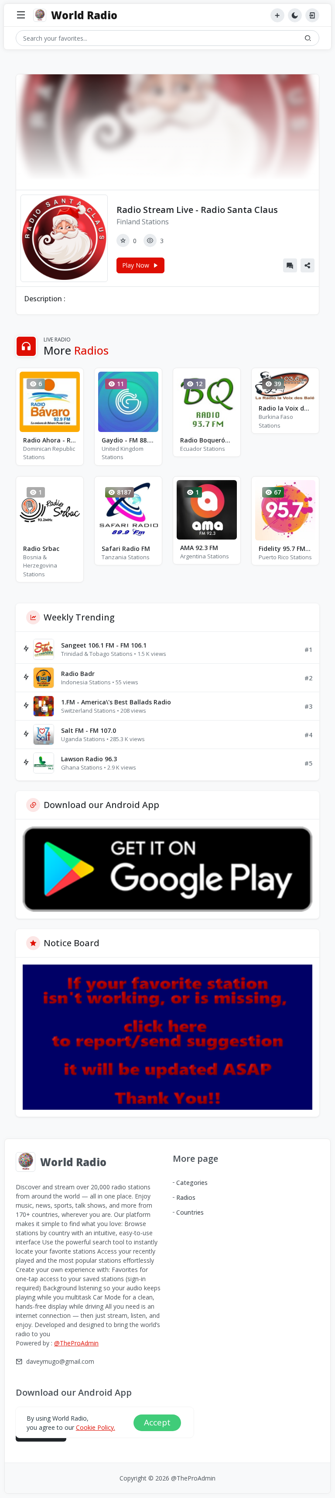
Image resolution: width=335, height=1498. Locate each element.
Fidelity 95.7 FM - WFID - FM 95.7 (285, 548)
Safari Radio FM (126, 548)
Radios (185, 1197)
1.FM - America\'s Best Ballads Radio (116, 702)
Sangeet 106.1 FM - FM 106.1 (104, 645)
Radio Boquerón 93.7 (206, 440)
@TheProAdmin (76, 1343)
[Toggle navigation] (21, 15)
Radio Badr (78, 673)
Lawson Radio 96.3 (89, 759)
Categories (192, 1182)
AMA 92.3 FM (199, 547)
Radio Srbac (41, 548)
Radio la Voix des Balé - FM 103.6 (285, 408)
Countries (190, 1212)
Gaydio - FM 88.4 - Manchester (128, 440)
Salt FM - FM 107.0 (88, 730)
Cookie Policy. (95, 1427)
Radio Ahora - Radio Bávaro (49, 440)
